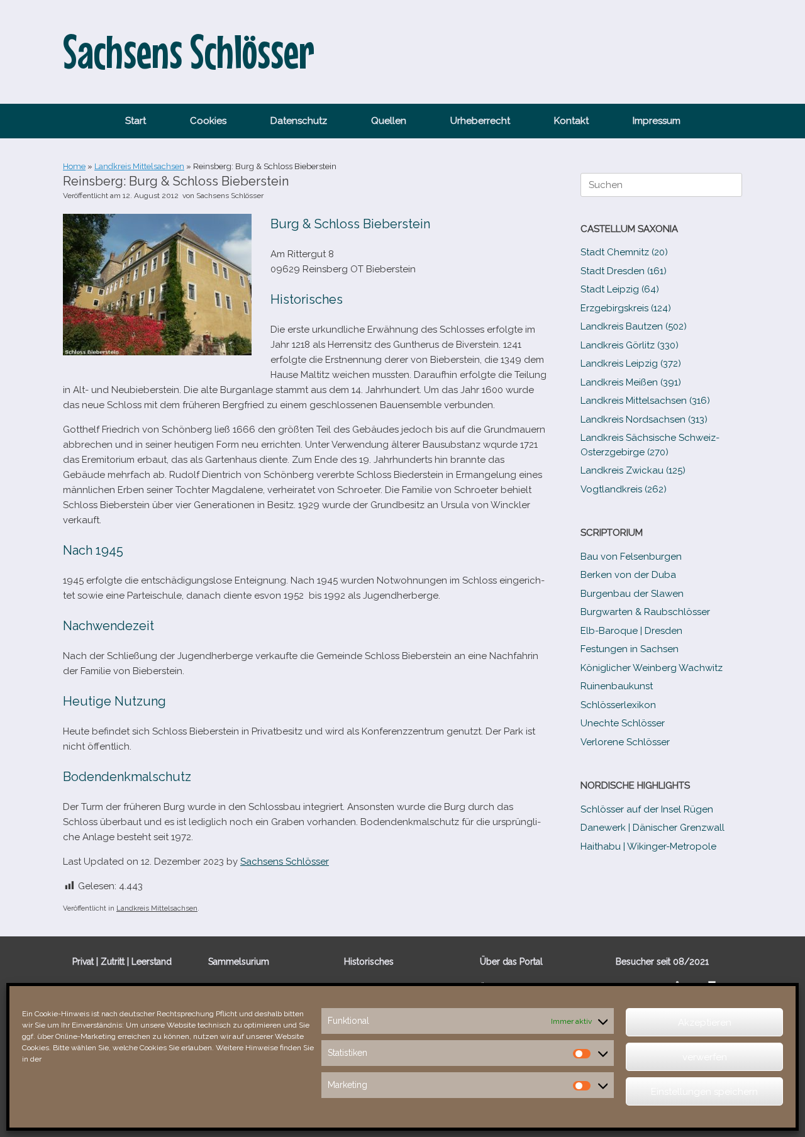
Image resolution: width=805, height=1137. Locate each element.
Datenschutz (298, 120)
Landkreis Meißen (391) (630, 382)
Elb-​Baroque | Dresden (631, 630)
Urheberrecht (480, 120)
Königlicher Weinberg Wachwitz (651, 668)
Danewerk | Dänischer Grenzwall (652, 827)
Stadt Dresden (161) (623, 271)
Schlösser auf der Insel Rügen (646, 809)
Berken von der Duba (628, 574)
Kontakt (571, 120)
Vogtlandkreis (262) (623, 489)
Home (74, 166)
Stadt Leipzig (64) (619, 289)
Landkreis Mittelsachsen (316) (645, 400)
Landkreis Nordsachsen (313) (644, 419)
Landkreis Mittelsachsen (139, 166)
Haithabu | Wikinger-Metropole (648, 846)
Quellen (388, 120)
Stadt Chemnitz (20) (624, 252)
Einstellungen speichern (704, 1091)
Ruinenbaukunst (616, 686)
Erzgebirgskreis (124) (625, 308)
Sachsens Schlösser (230, 195)
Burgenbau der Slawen (632, 593)
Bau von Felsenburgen (631, 556)
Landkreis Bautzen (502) (633, 326)
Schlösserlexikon (618, 705)
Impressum (656, 120)
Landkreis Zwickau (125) (633, 470)
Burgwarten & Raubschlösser (645, 612)
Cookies (208, 120)
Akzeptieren (704, 1022)
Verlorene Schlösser (625, 742)
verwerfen (704, 1057)
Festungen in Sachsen (629, 649)
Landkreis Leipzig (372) (630, 363)
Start (135, 120)
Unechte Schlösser (622, 723)
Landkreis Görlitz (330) (629, 345)
